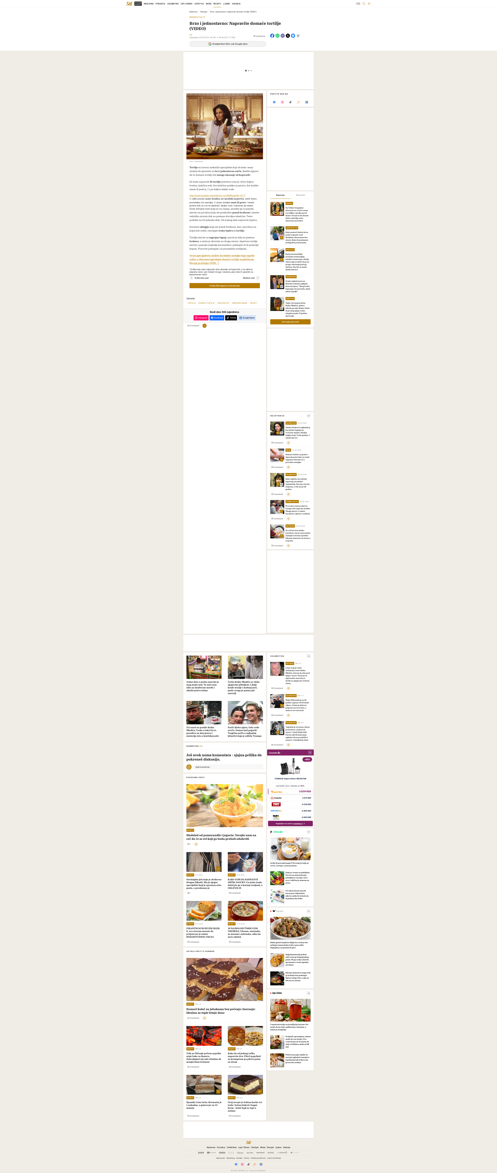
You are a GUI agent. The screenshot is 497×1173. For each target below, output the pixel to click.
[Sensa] (271, 1152)
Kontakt (239, 1158)
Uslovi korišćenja (274, 1158)
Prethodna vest (202, 278)
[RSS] (298, 102)
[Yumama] (282, 1152)
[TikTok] (290, 102)
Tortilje (191, 303)
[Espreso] (222, 1152)
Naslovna (193, 12)
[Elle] (231, 1152)
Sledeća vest (249, 278)
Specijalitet (223, 303)
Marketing (230, 1158)
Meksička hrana (239, 303)
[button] (259, 36)
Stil (190, 35)
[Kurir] (201, 1152)
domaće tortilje (206, 303)
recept (253, 303)
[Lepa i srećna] (250, 1152)
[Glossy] (240, 1152)
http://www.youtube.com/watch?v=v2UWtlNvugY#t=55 (216, 195)
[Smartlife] (260, 1152)
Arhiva (246, 1158)
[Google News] (307, 102)
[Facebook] (274, 102)
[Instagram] (282, 102)
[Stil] (129, 3)
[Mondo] (211, 1152)
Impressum (220, 1158)
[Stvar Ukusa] (294, 1152)
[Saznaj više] (308, 832)
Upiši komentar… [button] (203, 767)
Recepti (203, 12)
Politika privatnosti (258, 1158)
